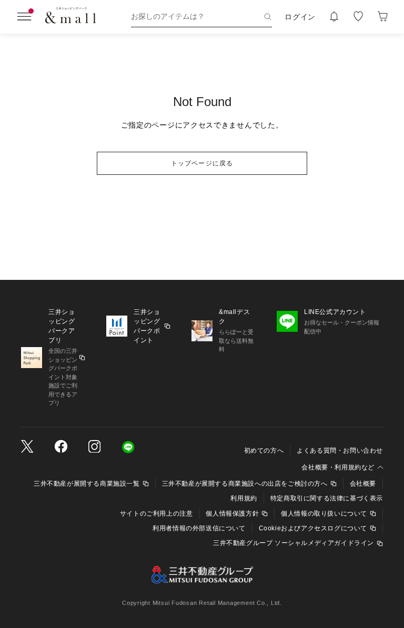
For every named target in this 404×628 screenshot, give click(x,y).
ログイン (300, 16)
